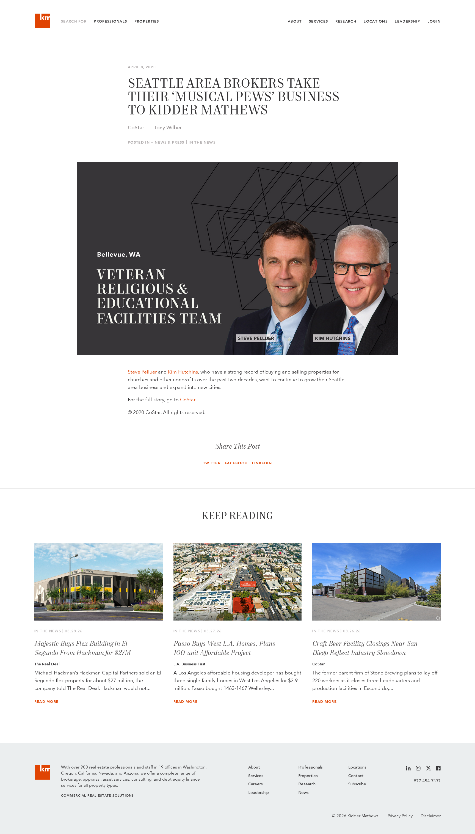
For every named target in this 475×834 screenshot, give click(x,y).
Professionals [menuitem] (310, 768)
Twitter (211, 463)
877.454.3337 (427, 780)
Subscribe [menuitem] (357, 784)
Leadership (407, 21)
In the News (202, 142)
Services (318, 21)
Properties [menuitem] (308, 776)
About (295, 21)
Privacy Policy (400, 815)
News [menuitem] (303, 793)
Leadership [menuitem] (258, 793)
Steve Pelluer (142, 372)
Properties (146, 21)
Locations (376, 21)
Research (346, 21)
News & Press (169, 142)
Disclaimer (431, 815)
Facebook (236, 463)
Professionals (110, 21)
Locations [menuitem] (357, 768)
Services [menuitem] (255, 776)
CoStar (187, 399)
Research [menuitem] (307, 784)
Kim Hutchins (183, 372)
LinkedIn (262, 463)
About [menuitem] (254, 768)
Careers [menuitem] (255, 784)
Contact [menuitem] (356, 776)
